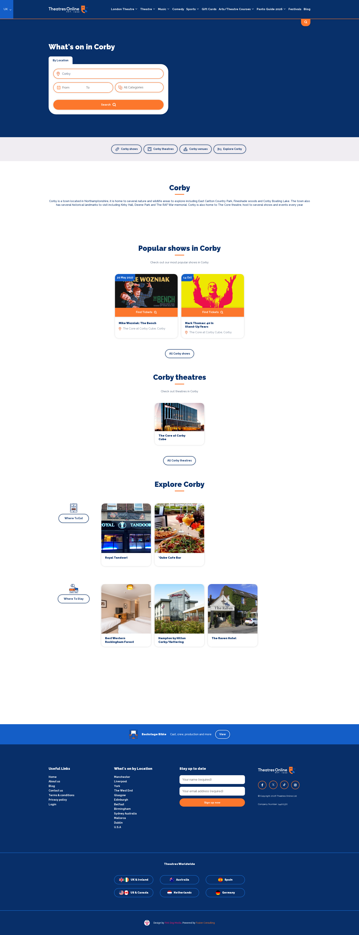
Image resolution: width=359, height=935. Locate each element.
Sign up (180, 501)
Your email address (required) (167, 457)
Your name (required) (161, 478)
